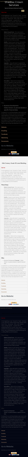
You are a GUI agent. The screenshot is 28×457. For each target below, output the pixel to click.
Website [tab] (4, 127)
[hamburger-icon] (22, 11)
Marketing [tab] (4, 138)
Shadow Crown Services (14, 3)
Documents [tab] (5, 141)
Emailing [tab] (4, 131)
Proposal (21, 105)
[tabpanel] (14, 69)
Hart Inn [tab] (3, 167)
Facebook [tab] (4, 134)
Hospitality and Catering (6, 157)
